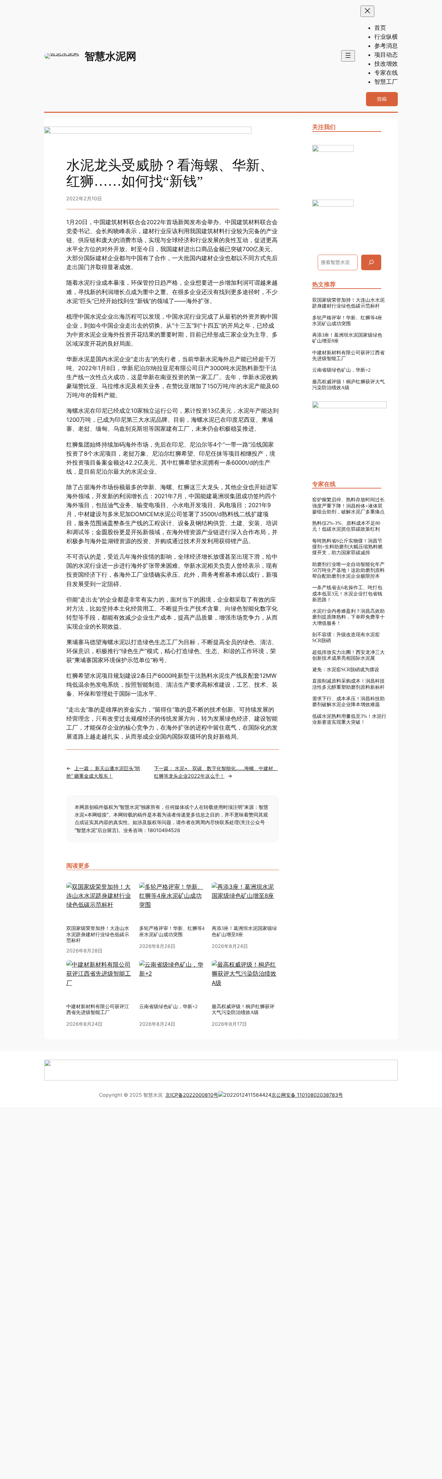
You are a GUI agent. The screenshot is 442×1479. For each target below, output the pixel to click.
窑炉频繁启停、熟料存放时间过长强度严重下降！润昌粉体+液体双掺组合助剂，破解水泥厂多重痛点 (348, 505)
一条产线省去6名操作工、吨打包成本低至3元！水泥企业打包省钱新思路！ (347, 593)
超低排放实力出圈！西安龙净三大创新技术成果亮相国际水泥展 (348, 655)
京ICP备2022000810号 (191, 1095)
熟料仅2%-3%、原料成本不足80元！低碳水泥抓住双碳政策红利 (346, 526)
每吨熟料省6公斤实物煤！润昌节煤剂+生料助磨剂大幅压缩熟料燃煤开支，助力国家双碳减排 (347, 547)
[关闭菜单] (367, 11)
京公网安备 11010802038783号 (307, 1095)
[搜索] (371, 262)
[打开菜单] (348, 56)
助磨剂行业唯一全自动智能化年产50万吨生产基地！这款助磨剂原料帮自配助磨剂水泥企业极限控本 (348, 570)
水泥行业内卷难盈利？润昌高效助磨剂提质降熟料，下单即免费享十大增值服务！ (348, 617)
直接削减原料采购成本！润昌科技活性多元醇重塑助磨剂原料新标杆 (348, 684)
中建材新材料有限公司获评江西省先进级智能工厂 (348, 355)
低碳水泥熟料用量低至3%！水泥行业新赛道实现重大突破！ (349, 719)
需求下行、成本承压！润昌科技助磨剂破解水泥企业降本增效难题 (348, 701)
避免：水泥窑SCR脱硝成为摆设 (345, 669)
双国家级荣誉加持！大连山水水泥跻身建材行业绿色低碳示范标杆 (97, 934)
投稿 (382, 99)
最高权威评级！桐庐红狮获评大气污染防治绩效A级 (348, 384)
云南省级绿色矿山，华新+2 (341, 370)
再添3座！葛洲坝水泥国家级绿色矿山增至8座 (244, 931)
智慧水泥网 (110, 56)
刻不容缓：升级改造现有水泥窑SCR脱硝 (346, 637)
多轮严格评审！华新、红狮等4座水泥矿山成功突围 (171, 931)
